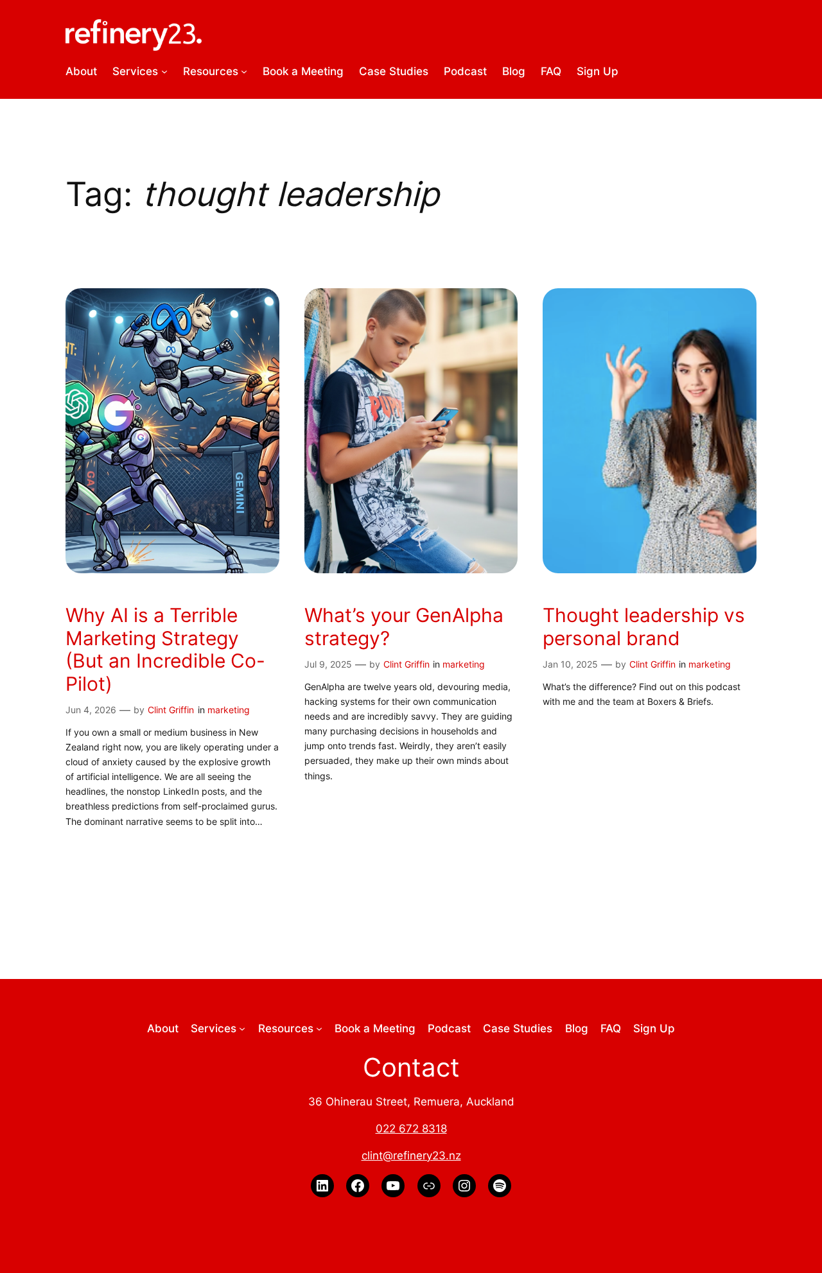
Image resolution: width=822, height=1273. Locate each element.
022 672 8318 (411, 1128)
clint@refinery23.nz (411, 1155)
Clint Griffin (171, 709)
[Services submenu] (164, 71)
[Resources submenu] (244, 71)
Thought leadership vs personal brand (644, 627)
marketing (228, 709)
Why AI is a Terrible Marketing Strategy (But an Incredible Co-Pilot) (165, 649)
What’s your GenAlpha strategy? (403, 627)
